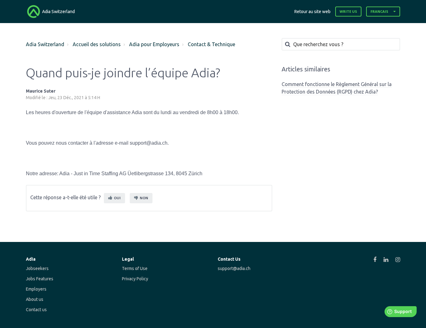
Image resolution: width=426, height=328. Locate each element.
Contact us (36, 309)
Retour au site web (312, 11)
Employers (36, 289)
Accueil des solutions (97, 44)
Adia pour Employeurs (154, 44)
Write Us (348, 11)
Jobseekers (37, 268)
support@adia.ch (234, 268)
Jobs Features (39, 278)
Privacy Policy (135, 278)
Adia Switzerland (45, 44)
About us (34, 299)
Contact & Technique (211, 44)
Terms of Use (135, 268)
